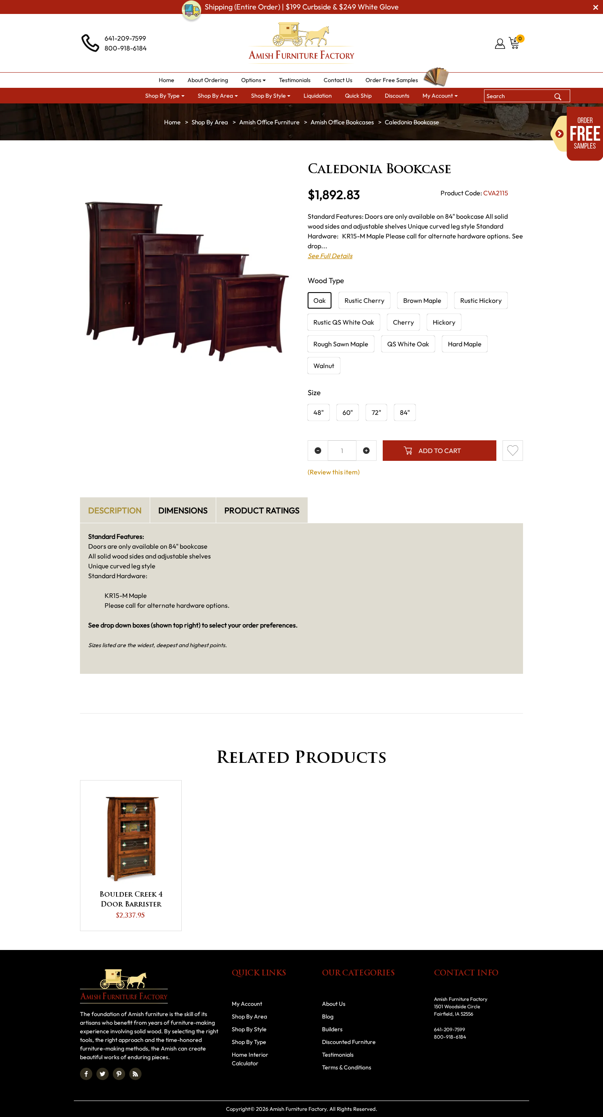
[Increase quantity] (366, 450)
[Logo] (301, 43)
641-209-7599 (125, 38)
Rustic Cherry (364, 300)
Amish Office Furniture (269, 122)
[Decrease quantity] (318, 450)
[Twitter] (102, 1074)
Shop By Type (249, 1042)
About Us (333, 1003)
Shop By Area (210, 122)
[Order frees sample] (576, 134)
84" (405, 412)
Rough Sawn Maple (340, 344)
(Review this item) (334, 472)
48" (318, 412)
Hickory (444, 322)
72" (376, 412)
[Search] (558, 95)
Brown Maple (422, 300)
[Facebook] (86, 1074)
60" (348, 412)
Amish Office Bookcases (342, 122)
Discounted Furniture (349, 1042)
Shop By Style (249, 1029)
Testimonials (338, 1054)
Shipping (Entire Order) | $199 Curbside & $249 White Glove (302, 6)
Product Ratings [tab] (261, 510)
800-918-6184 (126, 48)
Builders (332, 1029)
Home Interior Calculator (250, 1059)
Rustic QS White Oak (343, 322)
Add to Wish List (512, 450)
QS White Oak (408, 344)
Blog (327, 1016)
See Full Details (330, 256)
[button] (254, 80)
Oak (319, 300)
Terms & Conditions (346, 1067)
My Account (247, 1003)
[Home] (172, 122)
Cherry (403, 322)
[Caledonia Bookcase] (187, 282)
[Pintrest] (119, 1074)
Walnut (323, 366)
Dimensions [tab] (183, 510)
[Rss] (135, 1074)
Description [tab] (115, 510)
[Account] (501, 43)
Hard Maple (465, 344)
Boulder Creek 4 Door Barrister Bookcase (130, 901)
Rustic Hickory (481, 300)
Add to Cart (439, 450)
